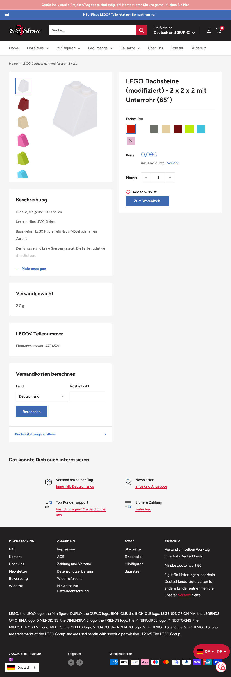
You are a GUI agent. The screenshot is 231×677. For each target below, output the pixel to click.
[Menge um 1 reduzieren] (146, 177)
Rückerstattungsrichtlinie (35, 434)
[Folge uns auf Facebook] (71, 662)
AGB (61, 556)
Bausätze (127, 48)
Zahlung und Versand (74, 564)
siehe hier (143, 509)
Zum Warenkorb (147, 201)
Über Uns (155, 48)
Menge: (132, 177)
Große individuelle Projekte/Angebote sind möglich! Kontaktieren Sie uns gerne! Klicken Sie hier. (115, 5)
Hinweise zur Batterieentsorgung (73, 588)
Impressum (66, 549)
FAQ (12, 549)
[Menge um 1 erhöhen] (170, 177)
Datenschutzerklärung (75, 571)
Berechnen (32, 412)
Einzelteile (35, 48)
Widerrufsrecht (69, 578)
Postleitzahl (79, 386)
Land (20, 386)
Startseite (133, 549)
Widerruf (198, 48)
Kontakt (177, 48)
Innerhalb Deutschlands (75, 486)
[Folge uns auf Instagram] (79, 662)
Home (14, 48)
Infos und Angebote (151, 486)
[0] (218, 30)
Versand (173, 163)
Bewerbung (18, 578)
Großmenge (98, 48)
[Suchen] (141, 30)
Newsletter (18, 571)
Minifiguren (66, 48)
